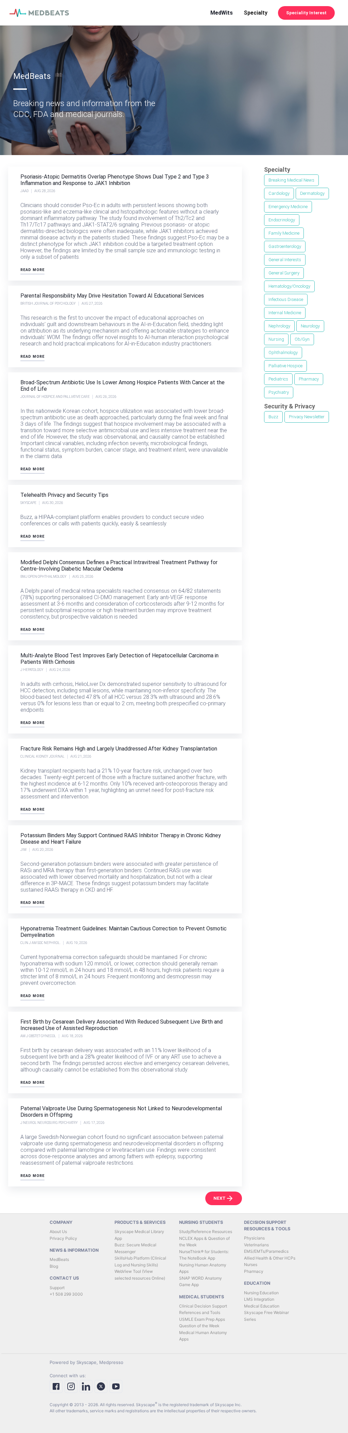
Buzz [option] (273, 416)
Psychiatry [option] (278, 392)
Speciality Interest (306, 12)
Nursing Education (261, 1292)
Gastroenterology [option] (284, 246)
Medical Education (261, 1306)
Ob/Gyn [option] (302, 339)
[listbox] (299, 287)
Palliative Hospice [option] (285, 365)
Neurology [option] (310, 325)
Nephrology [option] (279, 325)
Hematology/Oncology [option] (289, 286)
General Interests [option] (284, 259)
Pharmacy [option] (309, 379)
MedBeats (59, 1259)
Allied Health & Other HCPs (269, 1258)
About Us (58, 1231)
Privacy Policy (63, 1238)
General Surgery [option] (283, 272)
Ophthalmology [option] (283, 352)
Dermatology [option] (312, 193)
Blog (54, 1266)
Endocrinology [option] (281, 219)
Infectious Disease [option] (285, 299)
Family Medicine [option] (283, 233)
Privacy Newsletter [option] (307, 416)
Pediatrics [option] (278, 379)
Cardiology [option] (279, 193)
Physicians (254, 1238)
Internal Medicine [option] (284, 312)
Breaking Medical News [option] (291, 180)
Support (57, 1287)
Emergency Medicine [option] (288, 206)
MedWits (221, 13)
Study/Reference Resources (205, 1231)
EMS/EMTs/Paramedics (266, 1251)
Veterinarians (256, 1244)
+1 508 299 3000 (66, 1294)
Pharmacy (253, 1271)
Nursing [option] (276, 339)
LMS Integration (259, 1299)
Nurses (250, 1264)
